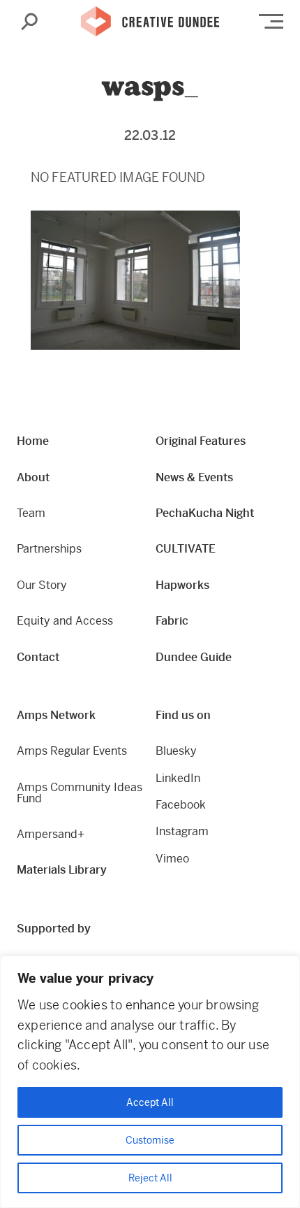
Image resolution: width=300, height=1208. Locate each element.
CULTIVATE (186, 548)
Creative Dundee (150, 21)
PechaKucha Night (205, 513)
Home (33, 441)
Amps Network (56, 715)
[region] (150, 1081)
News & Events (194, 477)
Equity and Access (65, 620)
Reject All (150, 1178)
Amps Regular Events (72, 751)
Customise (150, 1140)
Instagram (182, 831)
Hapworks (182, 585)
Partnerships (49, 548)
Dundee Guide (194, 657)
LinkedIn (178, 778)
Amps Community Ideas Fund (79, 793)
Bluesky (176, 751)
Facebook (181, 804)
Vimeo (172, 858)
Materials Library (62, 869)
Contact (38, 657)
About (33, 477)
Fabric (172, 620)
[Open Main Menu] (271, 21)
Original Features (201, 441)
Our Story (42, 585)
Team (31, 513)
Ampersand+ (50, 834)
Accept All (150, 1102)
